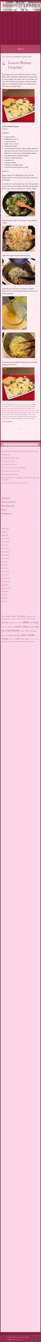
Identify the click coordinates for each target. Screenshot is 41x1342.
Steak (36, 639)
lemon (8, 408)
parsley (12, 410)
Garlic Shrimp (15, 406)
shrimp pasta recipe (11, 416)
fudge (13, 627)
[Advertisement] (20, 28)
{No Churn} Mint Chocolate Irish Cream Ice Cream (15, 483)
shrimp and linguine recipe (24, 412)
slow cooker (25, 639)
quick (24, 635)
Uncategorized (6, 513)
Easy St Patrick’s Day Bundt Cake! (11, 471)
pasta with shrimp (19, 410)
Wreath (33, 641)
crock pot (5, 623)
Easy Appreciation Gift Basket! (10, 474)
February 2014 (5, 571)
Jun (3, 62)
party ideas (16, 635)
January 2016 (5, 558)
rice (13, 639)
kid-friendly (13, 630)
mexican (4, 635)
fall (31, 623)
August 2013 (5, 591)
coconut (4, 618)
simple (17, 639)
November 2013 (6, 581)
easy (26, 622)
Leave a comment (7, 421)
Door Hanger (18, 622)
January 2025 (5, 528)
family (35, 622)
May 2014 (4, 565)
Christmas (29, 616)
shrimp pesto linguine (22, 416)
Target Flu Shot (6, 641)
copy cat (9, 618)
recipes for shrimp (29, 410)
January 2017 (5, 551)
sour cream (32, 639)
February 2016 (5, 555)
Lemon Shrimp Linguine (19, 65)
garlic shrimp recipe (25, 406)
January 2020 (5, 541)
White (28, 641)
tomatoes (12, 641)
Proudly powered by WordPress (15, 1337)
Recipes (27, 404)
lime (27, 631)
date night (4, 406)
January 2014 (5, 575)
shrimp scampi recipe (29, 418)
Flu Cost (4, 627)
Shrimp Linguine (14, 414)
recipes (5, 639)
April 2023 (4, 532)
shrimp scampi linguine (17, 418)
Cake (7, 616)
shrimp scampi (6, 418)
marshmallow (33, 631)
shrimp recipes (33, 416)
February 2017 (5, 548)
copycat (14, 618)
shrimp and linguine (12, 412)
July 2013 (4, 594)
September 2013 (6, 588)
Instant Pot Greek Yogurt (8, 461)
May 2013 (4, 601)
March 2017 (5, 545)
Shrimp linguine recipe (25, 414)
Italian (4, 631)
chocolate (21, 616)
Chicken (13, 616)
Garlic (9, 406)
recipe (31, 634)
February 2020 (5, 538)
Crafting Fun (6, 498)
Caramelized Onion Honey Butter (10, 458)
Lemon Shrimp (14, 408)
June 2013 (4, 598)
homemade (34, 627)
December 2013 (6, 578)
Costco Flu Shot (21, 618)
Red (10, 639)
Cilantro (34, 616)
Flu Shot (9, 627)
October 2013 (5, 585)
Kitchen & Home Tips (9, 502)
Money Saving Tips (8, 506)
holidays (25, 627)
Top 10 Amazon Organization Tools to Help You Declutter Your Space (20, 451)
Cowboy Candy (6, 454)
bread (3, 616)
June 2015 (4, 561)
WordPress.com (18, 1339)
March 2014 (5, 568)
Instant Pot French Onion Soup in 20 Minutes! (14, 467)
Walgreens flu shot (21, 641)
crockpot (11, 622)
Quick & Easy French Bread (9, 464)
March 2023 (5, 535)
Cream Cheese (31, 618)
